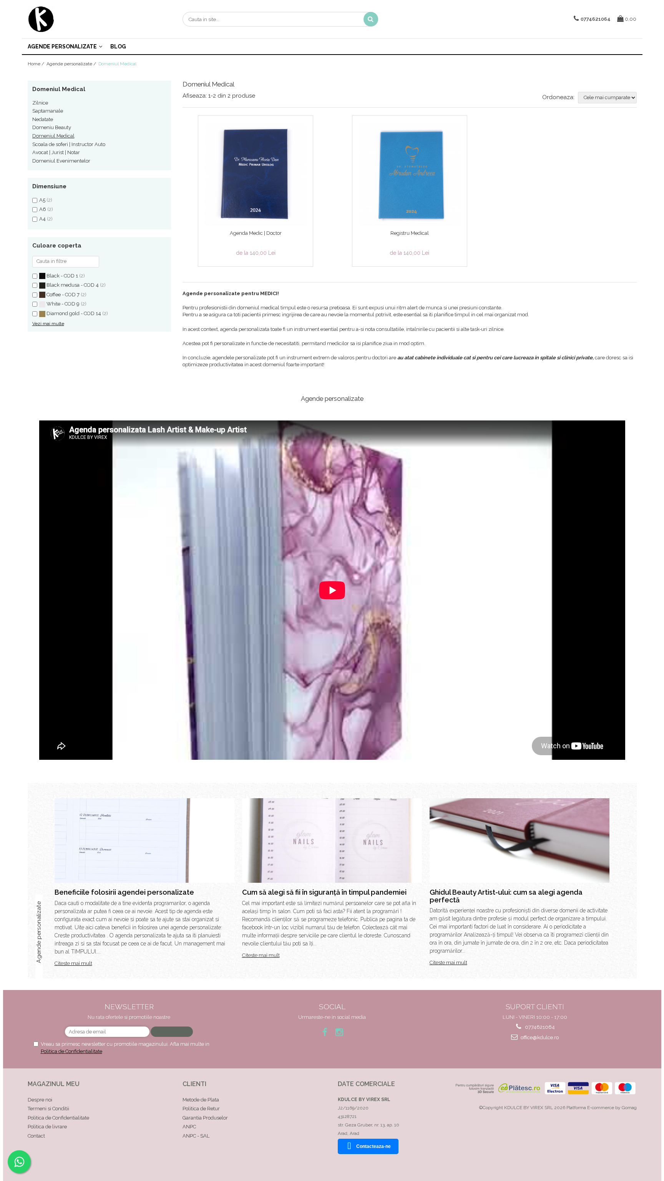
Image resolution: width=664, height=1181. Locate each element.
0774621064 (539, 1027)
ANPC (189, 1127)
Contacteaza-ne (373, 1146)
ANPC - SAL (196, 1136)
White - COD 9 (63, 304)
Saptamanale (47, 111)
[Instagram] (339, 1032)
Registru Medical (409, 233)
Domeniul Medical (53, 136)
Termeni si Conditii (48, 1108)
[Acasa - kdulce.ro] (66, 19)
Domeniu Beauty (51, 127)
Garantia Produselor (205, 1118)
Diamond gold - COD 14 (73, 313)
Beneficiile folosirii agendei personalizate (124, 892)
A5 (42, 200)
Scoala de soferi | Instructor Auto (68, 144)
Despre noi (40, 1100)
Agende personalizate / (71, 63)
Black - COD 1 (62, 276)
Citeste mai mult (73, 963)
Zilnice (40, 103)
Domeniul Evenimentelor (61, 161)
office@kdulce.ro (539, 1037)
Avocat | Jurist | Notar (56, 152)
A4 (42, 219)
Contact (36, 1136)
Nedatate (42, 119)
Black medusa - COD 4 (72, 285)
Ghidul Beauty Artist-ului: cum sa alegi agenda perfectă (506, 896)
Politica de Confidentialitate (71, 1051)
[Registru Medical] (409, 174)
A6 (42, 209)
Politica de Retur (201, 1108)
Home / (36, 63)
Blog (118, 46)
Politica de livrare (47, 1127)
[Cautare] (371, 19)
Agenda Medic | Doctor (256, 233)
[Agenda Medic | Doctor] (255, 174)
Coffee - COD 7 (63, 294)
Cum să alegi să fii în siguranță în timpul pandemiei (324, 892)
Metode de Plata (201, 1100)
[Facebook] (325, 1032)
